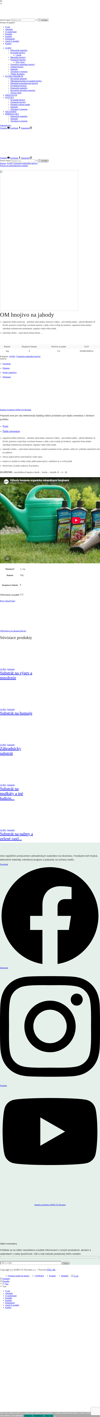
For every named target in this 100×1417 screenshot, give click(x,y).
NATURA (9, 97)
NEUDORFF (11, 111)
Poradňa (8, 34)
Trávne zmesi (15, 93)
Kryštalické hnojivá (18, 86)
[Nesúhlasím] (54, 1416)
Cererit (18, 55)
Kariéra (8, 43)
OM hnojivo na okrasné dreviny (13, 631)
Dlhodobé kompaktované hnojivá (24, 83)
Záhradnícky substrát (10, 751)
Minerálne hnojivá (17, 57)
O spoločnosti (11, 32)
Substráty (14, 69)
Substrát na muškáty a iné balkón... (11, 793)
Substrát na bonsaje (16, 713)
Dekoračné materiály (18, 50)
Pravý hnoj (20, 62)
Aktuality (9, 29)
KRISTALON (11, 95)
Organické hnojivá (18, 60)
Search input (5, 20)
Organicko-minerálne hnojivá (22, 64)
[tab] (5, 426)
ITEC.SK (51, 1269)
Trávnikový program (18, 71)
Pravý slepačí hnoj (7, 601)
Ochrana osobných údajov (18, 1276)
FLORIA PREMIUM (14, 76)
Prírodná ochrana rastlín (20, 104)
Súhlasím (28, 1416)
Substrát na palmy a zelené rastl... (16, 836)
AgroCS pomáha (12, 41)
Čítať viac (48, 1416)
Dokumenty (10, 39)
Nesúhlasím (38, 1416)
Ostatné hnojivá (16, 67)
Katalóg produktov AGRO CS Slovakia (15, 410)
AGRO (8, 48)
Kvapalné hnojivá (17, 53)
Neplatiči (64, 1276)
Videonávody (5, 125)
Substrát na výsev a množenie (16, 675)
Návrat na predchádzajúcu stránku (14, 166)
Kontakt (8, 36)
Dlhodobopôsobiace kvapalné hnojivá (26, 81)
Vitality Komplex (17, 74)
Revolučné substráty (18, 79)
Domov (3, 163)
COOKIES (39, 1276)
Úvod (7, 27)
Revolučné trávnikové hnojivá (22, 90)
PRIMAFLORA (12, 114)
